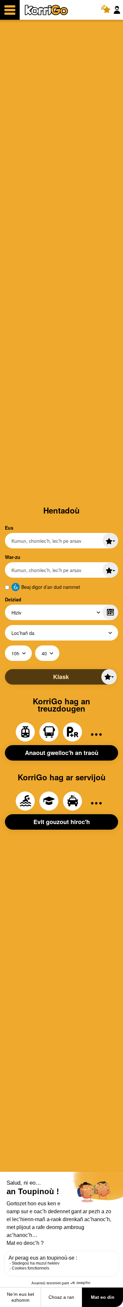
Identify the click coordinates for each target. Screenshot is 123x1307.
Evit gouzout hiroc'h (61, 821)
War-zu (12, 557)
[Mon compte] (118, 10)
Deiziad (13, 599)
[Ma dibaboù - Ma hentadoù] (110, 540)
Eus (9, 527)
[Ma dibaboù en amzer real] (108, 10)
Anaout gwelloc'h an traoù (61, 752)
